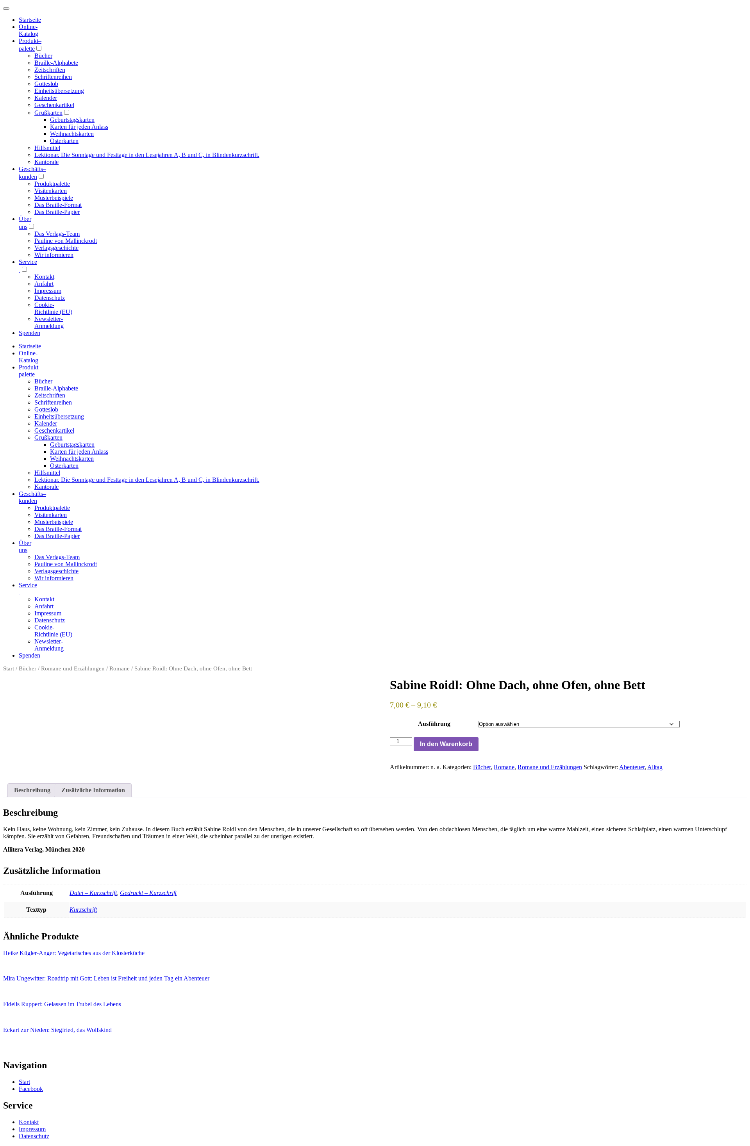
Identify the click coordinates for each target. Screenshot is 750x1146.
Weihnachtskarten (72, 133)
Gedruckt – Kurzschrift (148, 892)
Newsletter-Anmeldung (49, 322)
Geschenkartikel (54, 105)
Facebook (31, 1088)
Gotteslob (46, 83)
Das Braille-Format (58, 204)
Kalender (45, 97)
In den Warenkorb (446, 744)
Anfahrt (44, 283)
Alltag (654, 767)
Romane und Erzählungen (73, 668)
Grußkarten (48, 112)
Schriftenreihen (53, 76)
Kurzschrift (83, 909)
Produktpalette (52, 183)
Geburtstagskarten (72, 119)
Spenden (29, 333)
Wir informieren (53, 254)
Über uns (25, 546)
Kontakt (44, 276)
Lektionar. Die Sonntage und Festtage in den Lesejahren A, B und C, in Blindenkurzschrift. (146, 154)
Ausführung (434, 723)
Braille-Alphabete (56, 62)
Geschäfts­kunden (32, 497)
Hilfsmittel (47, 147)
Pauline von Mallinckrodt (65, 240)
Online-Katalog (28, 30)
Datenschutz (49, 297)
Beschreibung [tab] (32, 790)
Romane (119, 668)
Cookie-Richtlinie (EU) (53, 308)
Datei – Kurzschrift (93, 892)
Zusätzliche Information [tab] (93, 790)
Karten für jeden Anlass (79, 126)
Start (8, 668)
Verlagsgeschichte (56, 247)
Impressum (47, 290)
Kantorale (46, 162)
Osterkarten (64, 140)
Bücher (43, 55)
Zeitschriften (49, 69)
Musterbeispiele (53, 197)
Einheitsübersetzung (59, 90)
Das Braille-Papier (57, 212)
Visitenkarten (50, 190)
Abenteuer (632, 767)
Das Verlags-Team (57, 233)
